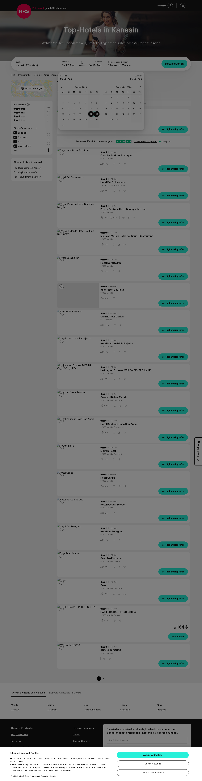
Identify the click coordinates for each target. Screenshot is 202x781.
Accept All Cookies (152, 755)
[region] (101, 764)
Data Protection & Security (36, 776)
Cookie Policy (17, 776)
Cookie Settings (153, 763)
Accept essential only (153, 772)
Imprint (53, 776)
